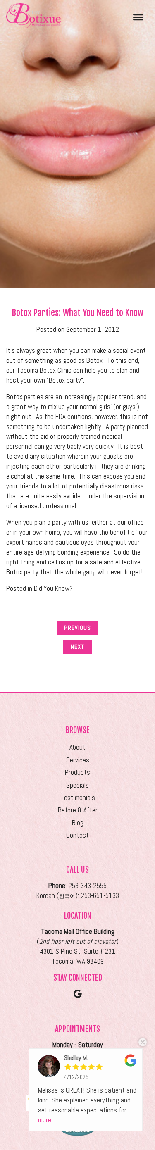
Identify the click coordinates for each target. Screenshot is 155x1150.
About (77, 747)
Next (77, 646)
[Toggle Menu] (138, 17)
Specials (77, 785)
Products (77, 772)
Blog (77, 823)
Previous (77, 627)
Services (77, 760)
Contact (77, 835)
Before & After (78, 810)
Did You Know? (53, 588)
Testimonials (77, 797)
